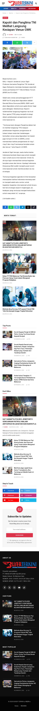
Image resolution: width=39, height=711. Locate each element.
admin (11, 34)
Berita (13, 8)
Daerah (22, 8)
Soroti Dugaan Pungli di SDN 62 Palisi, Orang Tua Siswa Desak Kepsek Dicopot (24, 334)
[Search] (36, 3)
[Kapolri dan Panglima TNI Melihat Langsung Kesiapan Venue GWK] (19, 58)
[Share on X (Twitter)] (27, 43)
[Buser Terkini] (20, 3)
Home (6, 8)
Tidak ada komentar (10, 37)
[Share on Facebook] (7, 43)
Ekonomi (32, 8)
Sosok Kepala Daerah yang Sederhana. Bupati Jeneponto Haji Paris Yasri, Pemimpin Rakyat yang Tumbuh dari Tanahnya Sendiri (24, 349)
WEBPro (27, 701)
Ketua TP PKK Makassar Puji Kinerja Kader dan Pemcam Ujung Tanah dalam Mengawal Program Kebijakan (19, 278)
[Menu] (3, 3)
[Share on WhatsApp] (17, 43)
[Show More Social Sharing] (34, 43)
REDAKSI (23, 706)
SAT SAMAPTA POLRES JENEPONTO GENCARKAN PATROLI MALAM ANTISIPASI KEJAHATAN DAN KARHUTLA (17, 245)
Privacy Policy (20, 542)
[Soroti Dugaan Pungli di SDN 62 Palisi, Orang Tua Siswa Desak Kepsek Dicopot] (7, 334)
